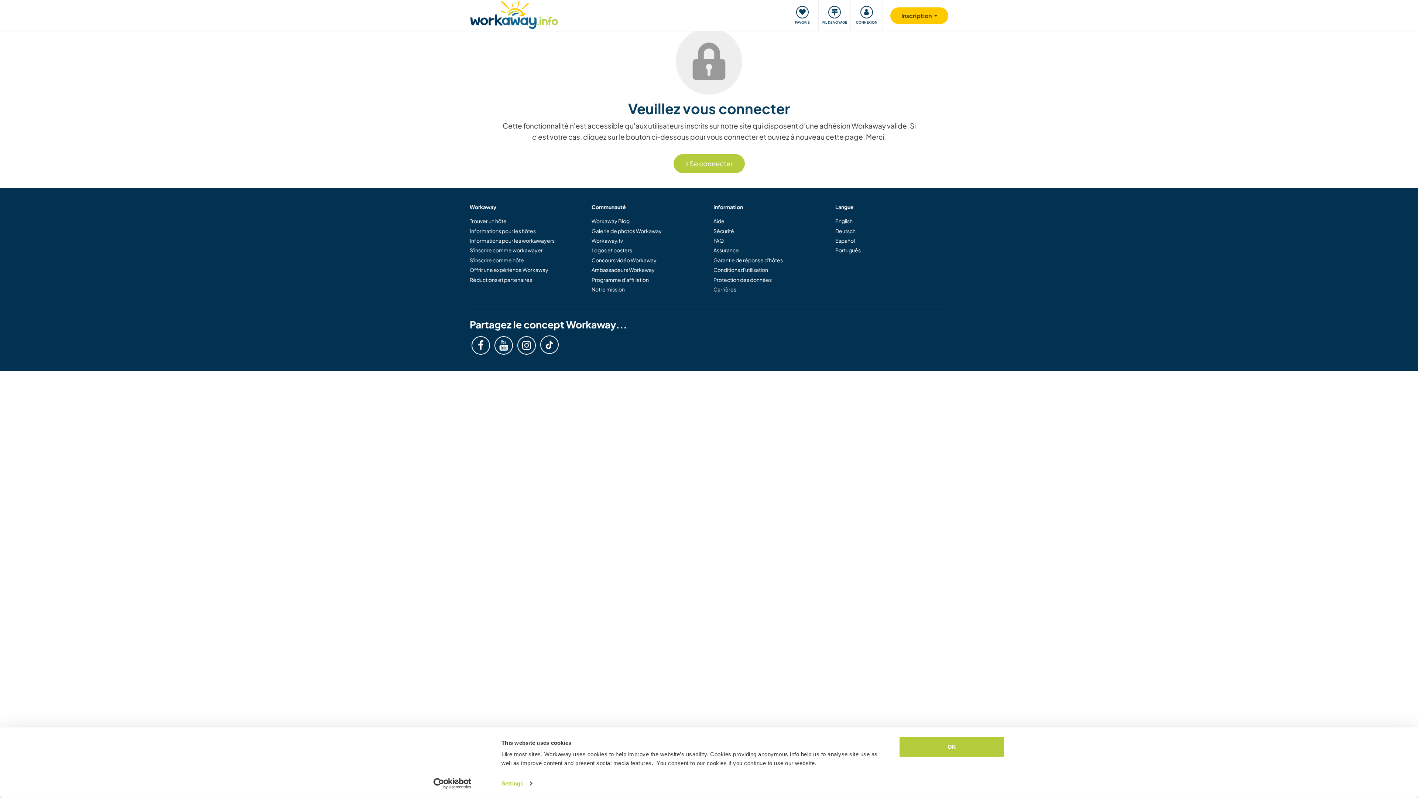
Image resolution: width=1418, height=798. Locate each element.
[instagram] (526, 345)
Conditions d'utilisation (740, 269)
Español (845, 240)
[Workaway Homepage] (514, 13)
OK (952, 747)
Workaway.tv (607, 240)
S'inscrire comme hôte (497, 260)
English (844, 221)
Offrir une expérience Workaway (509, 269)
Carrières (724, 289)
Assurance (726, 250)
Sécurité (723, 231)
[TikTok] (549, 344)
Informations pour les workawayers (512, 240)
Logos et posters (612, 250)
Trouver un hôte (488, 221)
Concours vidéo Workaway (624, 260)
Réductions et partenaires (501, 279)
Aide (719, 221)
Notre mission (608, 289)
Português (848, 250)
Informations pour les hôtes (503, 231)
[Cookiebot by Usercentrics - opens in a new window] (452, 783)
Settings (512, 783)
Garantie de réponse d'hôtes (748, 260)
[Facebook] (481, 345)
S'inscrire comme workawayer (506, 250)
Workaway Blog (611, 221)
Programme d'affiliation (620, 279)
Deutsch (845, 231)
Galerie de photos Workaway (627, 231)
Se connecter (710, 163)
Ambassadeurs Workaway (623, 269)
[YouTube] (503, 345)
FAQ (718, 240)
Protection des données (742, 279)
